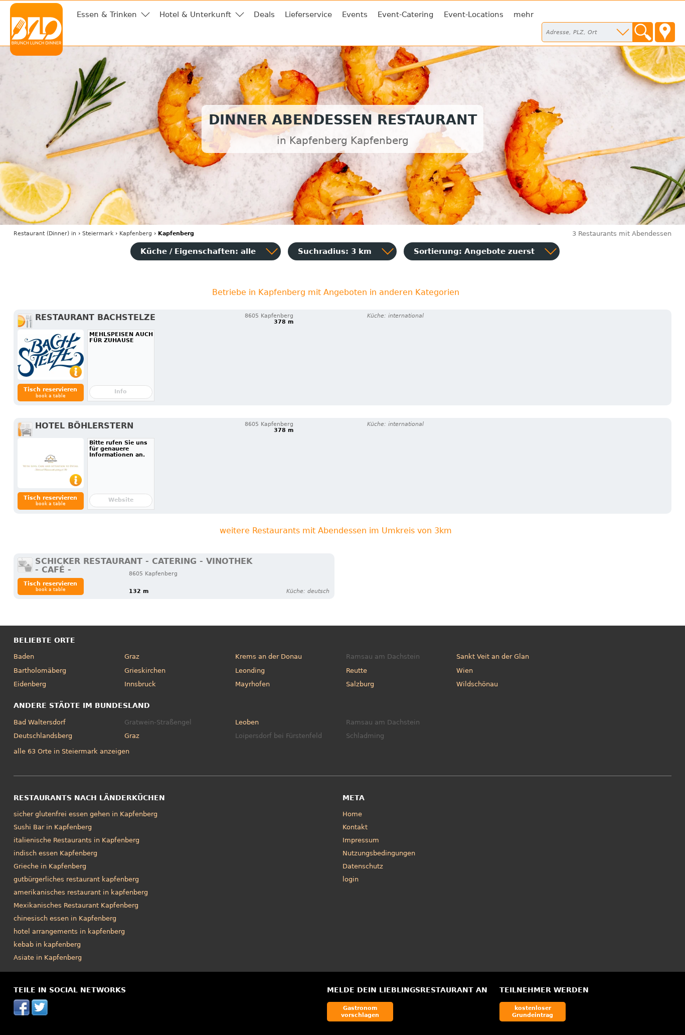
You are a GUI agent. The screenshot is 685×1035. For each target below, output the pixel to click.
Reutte (356, 670)
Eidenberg (30, 684)
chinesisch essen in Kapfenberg (65, 918)
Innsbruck (140, 684)
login (350, 879)
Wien (464, 670)
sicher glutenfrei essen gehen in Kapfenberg (85, 814)
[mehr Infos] (51, 355)
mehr (523, 14)
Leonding (250, 670)
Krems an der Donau (268, 656)
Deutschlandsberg (43, 736)
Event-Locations (473, 14)
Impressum (360, 840)
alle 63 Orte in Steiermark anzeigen (71, 751)
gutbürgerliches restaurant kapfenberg (76, 879)
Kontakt (355, 827)
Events (355, 14)
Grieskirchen (144, 670)
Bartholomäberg (40, 670)
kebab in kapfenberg (47, 944)
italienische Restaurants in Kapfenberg (76, 840)
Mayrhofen (252, 684)
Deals (264, 14)
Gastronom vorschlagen (360, 1011)
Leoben (247, 722)
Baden (24, 656)
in (45, 233)
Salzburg (360, 684)
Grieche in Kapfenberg (50, 866)
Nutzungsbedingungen (378, 853)
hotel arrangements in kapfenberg (69, 931)
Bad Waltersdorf (40, 722)
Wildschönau (477, 684)
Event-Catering (406, 14)
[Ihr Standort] (665, 32)
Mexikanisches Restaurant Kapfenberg (76, 905)
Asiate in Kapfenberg (48, 957)
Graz (131, 656)
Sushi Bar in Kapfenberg (53, 827)
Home (352, 814)
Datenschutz (362, 866)
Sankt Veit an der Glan (492, 656)
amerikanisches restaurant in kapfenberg (81, 892)
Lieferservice (308, 14)
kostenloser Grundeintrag (532, 1011)
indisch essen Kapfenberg (55, 853)
